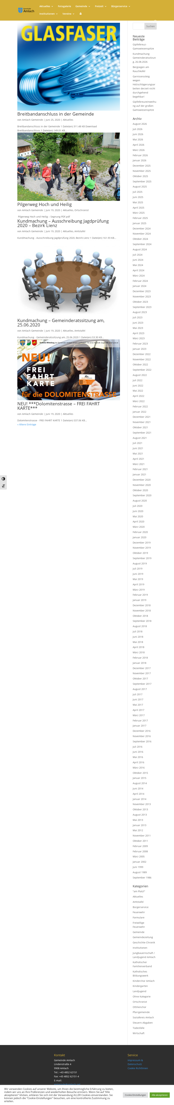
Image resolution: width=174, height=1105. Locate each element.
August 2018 (140, 626)
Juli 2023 (137, 317)
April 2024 (138, 270)
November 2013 (142, 804)
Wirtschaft (138, 1033)
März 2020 (139, 526)
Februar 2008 (140, 851)
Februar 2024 (140, 280)
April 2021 (138, 458)
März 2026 (139, 150)
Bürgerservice (119, 6)
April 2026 (138, 144)
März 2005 (139, 856)
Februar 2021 (140, 469)
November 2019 (142, 547)
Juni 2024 (138, 259)
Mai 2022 (138, 390)
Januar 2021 (139, 474)
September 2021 (142, 432)
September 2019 (142, 558)
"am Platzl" (139, 891)
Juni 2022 (138, 385)
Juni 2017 (138, 699)
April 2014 (138, 793)
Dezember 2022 (142, 354)
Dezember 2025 (142, 165)
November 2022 (142, 359)
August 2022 (140, 375)
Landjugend (139, 991)
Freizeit (99, 6)
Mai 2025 (138, 202)
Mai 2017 (138, 704)
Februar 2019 (140, 594)
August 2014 (140, 783)
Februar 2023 (140, 343)
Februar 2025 (140, 218)
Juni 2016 (138, 751)
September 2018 (142, 621)
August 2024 (140, 249)
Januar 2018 (139, 662)
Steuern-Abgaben (143, 1022)
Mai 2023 (138, 328)
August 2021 (140, 437)
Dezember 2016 (142, 730)
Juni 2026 (138, 134)
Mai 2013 (138, 820)
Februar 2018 (140, 657)
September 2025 (142, 181)
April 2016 (138, 762)
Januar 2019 (139, 600)
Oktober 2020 (140, 490)
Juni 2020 (138, 511)
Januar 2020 (139, 537)
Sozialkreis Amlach (143, 1017)
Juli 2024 (137, 254)
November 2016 (142, 736)
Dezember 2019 (142, 542)
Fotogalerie (64, 6)
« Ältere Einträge (26, 424)
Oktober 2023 (140, 301)
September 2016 (142, 741)
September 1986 (142, 877)
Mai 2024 (138, 265)
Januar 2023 (139, 348)
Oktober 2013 (140, 809)
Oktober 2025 (140, 176)
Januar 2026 (139, 160)
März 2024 (139, 275)
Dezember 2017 (142, 668)
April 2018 (138, 647)
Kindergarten (140, 986)
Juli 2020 (137, 505)
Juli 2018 (137, 631)
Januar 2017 (139, 725)
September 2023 (142, 307)
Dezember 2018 (142, 605)
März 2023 (139, 338)
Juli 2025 (137, 191)
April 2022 (138, 396)
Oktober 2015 (140, 772)
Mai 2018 (138, 642)
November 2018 (142, 610)
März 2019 (139, 589)
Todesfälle (138, 1028)
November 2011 (142, 835)
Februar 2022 (140, 406)
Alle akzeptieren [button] (160, 1095)
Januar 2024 (139, 286)
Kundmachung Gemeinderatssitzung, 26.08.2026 (144, 58)
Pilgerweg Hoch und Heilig (44, 204)
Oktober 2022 (140, 364)
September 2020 (142, 495)
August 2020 (140, 500)
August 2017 (140, 689)
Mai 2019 (138, 579)
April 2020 (138, 521)
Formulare (138, 917)
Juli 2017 (137, 694)
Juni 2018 (138, 636)
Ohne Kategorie (142, 996)
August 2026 (140, 123)
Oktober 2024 (140, 238)
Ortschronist (81, 210)
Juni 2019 (138, 573)
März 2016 (139, 767)
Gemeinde (81, 6)
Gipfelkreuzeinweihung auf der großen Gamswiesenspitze (144, 105)
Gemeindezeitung (143, 937)
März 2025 (139, 212)
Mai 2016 (138, 757)
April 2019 (138, 584)
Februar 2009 (140, 846)
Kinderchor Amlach (144, 980)
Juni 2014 (138, 788)
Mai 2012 (138, 830)
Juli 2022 (137, 380)
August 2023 (140, 312)
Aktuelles (44, 6)
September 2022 (142, 369)
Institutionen (47, 14)
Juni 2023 (138, 322)
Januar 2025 (139, 223)
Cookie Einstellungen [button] (135, 1095)
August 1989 (140, 872)
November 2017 (142, 673)
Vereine (67, 14)
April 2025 (138, 207)
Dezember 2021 (142, 416)
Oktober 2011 (140, 840)
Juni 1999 (138, 867)
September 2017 (142, 683)
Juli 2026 (137, 129)
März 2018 (139, 652)
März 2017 (139, 715)
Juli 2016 (137, 746)
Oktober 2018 (140, 615)
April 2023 (138, 333)
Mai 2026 (138, 139)
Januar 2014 (139, 799)
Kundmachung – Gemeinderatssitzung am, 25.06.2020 (61, 322)
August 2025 (140, 186)
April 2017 (138, 710)
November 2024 (142, 233)
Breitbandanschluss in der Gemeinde (55, 114)
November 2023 (142, 296)
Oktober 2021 (140, 427)
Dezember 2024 (142, 228)
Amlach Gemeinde (32, 119)
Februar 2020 (140, 532)
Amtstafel (79, 231)
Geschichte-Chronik (144, 942)
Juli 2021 (137, 443)
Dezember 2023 (142, 291)
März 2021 (139, 464)
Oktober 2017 (140, 678)
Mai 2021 (138, 453)
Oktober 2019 (140, 553)
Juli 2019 (137, 568)
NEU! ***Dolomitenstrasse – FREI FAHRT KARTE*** (58, 406)
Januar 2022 (139, 411)
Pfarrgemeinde (141, 1012)
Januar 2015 (139, 778)
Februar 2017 (140, 720)
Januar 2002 (139, 861)
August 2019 (140, 563)
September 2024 (142, 244)
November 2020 (142, 485)
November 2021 (142, 422)
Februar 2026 (140, 155)
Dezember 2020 (142, 479)
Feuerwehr (139, 912)
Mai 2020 (138, 516)
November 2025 (142, 170)
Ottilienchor (139, 1007)
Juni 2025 (138, 197)
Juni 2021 (138, 448)
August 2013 (140, 814)
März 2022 (139, 401)
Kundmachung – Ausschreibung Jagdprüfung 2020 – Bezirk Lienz (63, 223)
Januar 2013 (139, 825)
